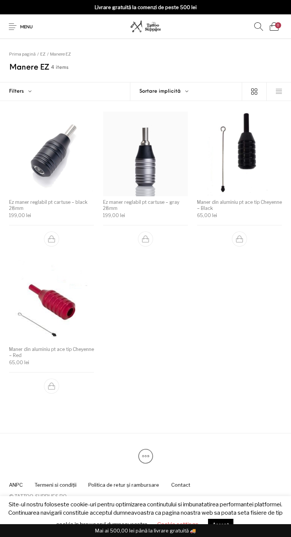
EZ (42, 54)
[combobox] (186, 91)
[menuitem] (15, 485)
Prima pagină (22, 54)
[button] (51, 239)
